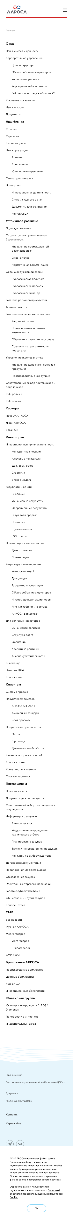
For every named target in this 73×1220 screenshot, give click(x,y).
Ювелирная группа (20, 998)
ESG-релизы (14, 394)
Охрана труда (21, 257)
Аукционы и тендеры (25, 713)
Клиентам (13, 684)
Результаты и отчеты (19, 487)
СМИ (9, 912)
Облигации (19, 642)
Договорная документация (23, 862)
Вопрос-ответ (15, 677)
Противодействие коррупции (31, 375)
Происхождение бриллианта (24, 969)
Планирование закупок (27, 841)
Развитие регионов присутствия (26, 300)
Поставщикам (16, 784)
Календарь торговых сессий (24, 755)
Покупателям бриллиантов (23, 727)
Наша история (15, 107)
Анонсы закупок (22, 823)
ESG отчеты (19, 536)
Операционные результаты (29, 508)
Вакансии (12, 430)
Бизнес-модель (16, 143)
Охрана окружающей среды (24, 272)
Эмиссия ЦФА (15, 670)
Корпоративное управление (24, 58)
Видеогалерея (21, 948)
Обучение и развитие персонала (33, 339)
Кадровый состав (23, 321)
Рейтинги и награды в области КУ (33, 93)
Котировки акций (23, 571)
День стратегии (22, 550)
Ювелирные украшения (27, 171)
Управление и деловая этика (24, 357)
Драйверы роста (22, 465)
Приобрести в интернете (22, 1016)
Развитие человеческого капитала (28, 314)
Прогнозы (18, 522)
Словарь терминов (18, 776)
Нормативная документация (30, 264)
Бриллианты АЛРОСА (22, 962)
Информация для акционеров (31, 599)
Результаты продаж (24, 515)
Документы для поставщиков (25, 798)
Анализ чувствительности (28, 656)
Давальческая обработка (28, 748)
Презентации (20, 557)
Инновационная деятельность (31, 192)
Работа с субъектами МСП (23, 891)
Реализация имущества (19, 1100)
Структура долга (22, 635)
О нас (10, 44)
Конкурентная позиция (26, 451)
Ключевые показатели (20, 100)
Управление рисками (25, 79)
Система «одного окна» (27, 199)
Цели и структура (23, 65)
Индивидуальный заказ (21, 1023)
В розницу (18, 741)
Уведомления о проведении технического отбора (30, 832)
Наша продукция (17, 150)
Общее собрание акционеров (31, 72)
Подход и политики (18, 228)
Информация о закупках (21, 816)
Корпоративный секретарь (29, 86)
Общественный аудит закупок (25, 898)
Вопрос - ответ (15, 762)
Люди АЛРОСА (16, 422)
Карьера (12, 408)
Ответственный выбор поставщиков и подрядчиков (30, 385)
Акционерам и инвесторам (23, 564)
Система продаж (17, 692)
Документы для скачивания (29, 206)
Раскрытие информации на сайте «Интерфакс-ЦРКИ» (35, 1082)
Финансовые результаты (27, 501)
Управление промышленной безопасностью (30, 248)
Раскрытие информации (27, 585)
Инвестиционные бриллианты (25, 990)
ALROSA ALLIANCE (24, 706)
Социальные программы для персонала (30, 348)
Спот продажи (21, 720)
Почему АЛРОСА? (17, 415)
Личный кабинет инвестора (29, 606)
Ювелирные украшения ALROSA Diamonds (27, 1007)
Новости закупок (17, 791)
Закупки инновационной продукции (35, 848)
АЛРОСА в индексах (25, 613)
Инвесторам (15, 437)
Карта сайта (13, 1123)
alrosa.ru (38, 1162)
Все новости (14, 919)
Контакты (12, 1114)
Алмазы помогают (17, 307)
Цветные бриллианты (20, 976)
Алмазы (17, 157)
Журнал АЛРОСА (17, 926)
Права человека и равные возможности (28, 330)
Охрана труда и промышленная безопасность (26, 237)
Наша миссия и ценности (22, 51)
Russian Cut (13, 983)
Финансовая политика (26, 627)
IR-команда (13, 663)
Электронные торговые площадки (28, 884)
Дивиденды (19, 578)
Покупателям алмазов (20, 699)
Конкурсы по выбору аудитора (31, 855)
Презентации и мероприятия (25, 543)
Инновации (13, 185)
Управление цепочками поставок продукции (33, 366)
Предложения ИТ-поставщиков (26, 869)
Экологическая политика (28, 279)
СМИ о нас (13, 955)
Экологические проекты (27, 286)
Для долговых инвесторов (23, 620)
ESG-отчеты (13, 401)
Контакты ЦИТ (21, 213)
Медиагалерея (15, 934)
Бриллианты (20, 164)
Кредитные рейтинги (25, 649)
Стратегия (12, 136)
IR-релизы (18, 494)
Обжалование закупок (20, 877)
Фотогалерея (20, 941)
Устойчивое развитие (22, 221)
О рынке (11, 129)
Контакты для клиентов (21, 769)
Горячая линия (14, 1075)
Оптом (16, 734)
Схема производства (19, 178)
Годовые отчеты (22, 529)
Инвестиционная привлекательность (30, 444)
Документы (13, 114)
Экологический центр (26, 293)
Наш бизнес (15, 122)
